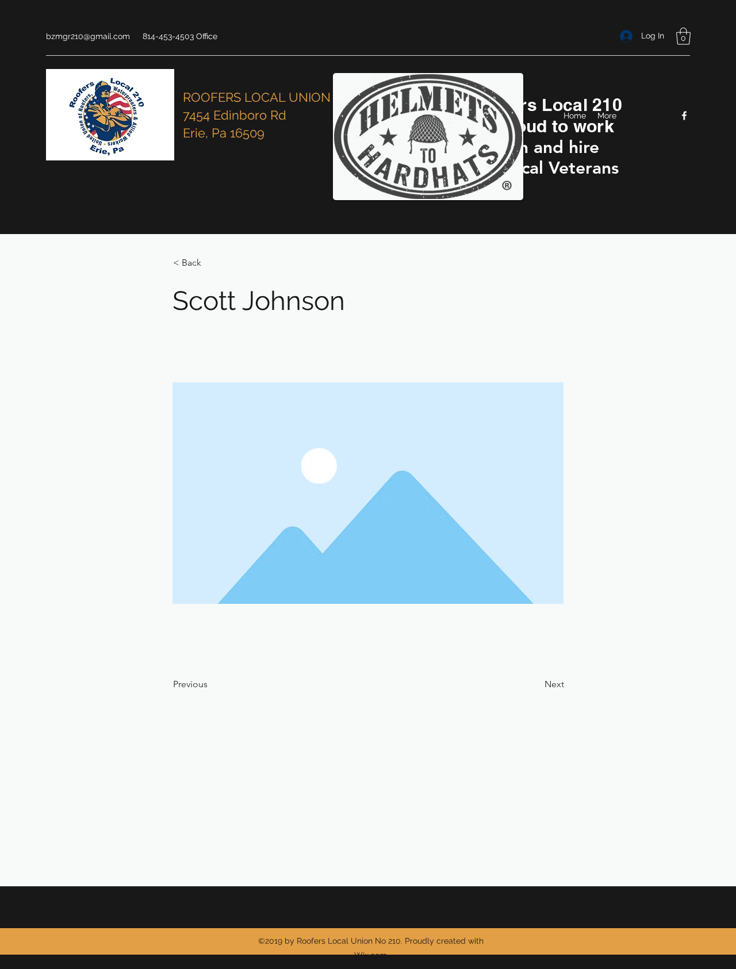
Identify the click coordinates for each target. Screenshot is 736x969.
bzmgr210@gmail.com (88, 36)
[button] (683, 36)
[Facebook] (684, 115)
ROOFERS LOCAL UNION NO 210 (279, 97)
